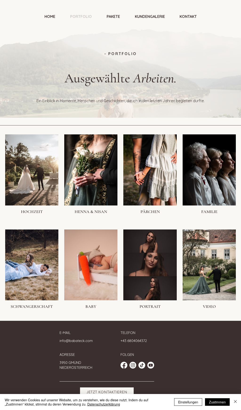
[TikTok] (141, 365)
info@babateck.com (76, 340)
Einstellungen (188, 402)
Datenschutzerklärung (103, 404)
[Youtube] (150, 365)
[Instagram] (132, 365)
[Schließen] (235, 402)
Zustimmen (217, 402)
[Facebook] (123, 365)
